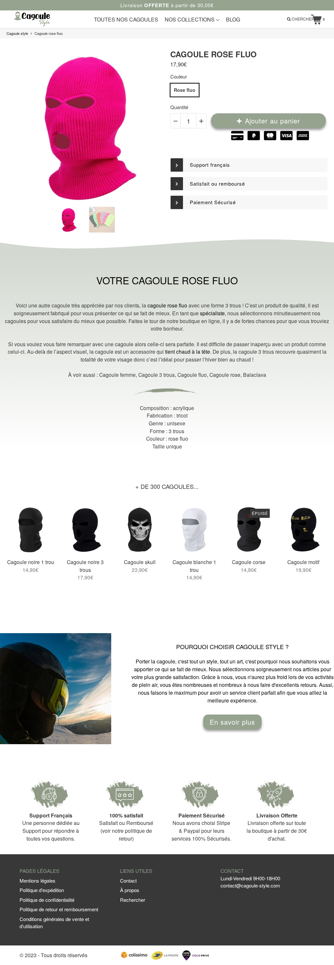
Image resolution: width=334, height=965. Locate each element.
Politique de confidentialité (47, 899)
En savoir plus (232, 722)
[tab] (248, 165)
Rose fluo (184, 90)
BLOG (233, 19)
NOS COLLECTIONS (190, 19)
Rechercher (132, 899)
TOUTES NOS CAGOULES (126, 19)
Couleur (178, 76)
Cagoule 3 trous (156, 374)
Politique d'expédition (42, 890)
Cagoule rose (224, 374)
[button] (248, 165)
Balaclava (254, 374)
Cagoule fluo (192, 374)
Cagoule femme (117, 374)
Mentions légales (37, 880)
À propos (129, 890)
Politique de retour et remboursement (59, 909)
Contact (128, 880)
